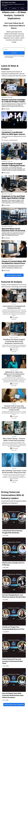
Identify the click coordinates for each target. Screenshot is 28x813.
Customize (14, 8)
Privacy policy (9, 4)
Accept (5, 8)
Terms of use (17, 4)
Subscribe (14, 53)
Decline (22, 8)
